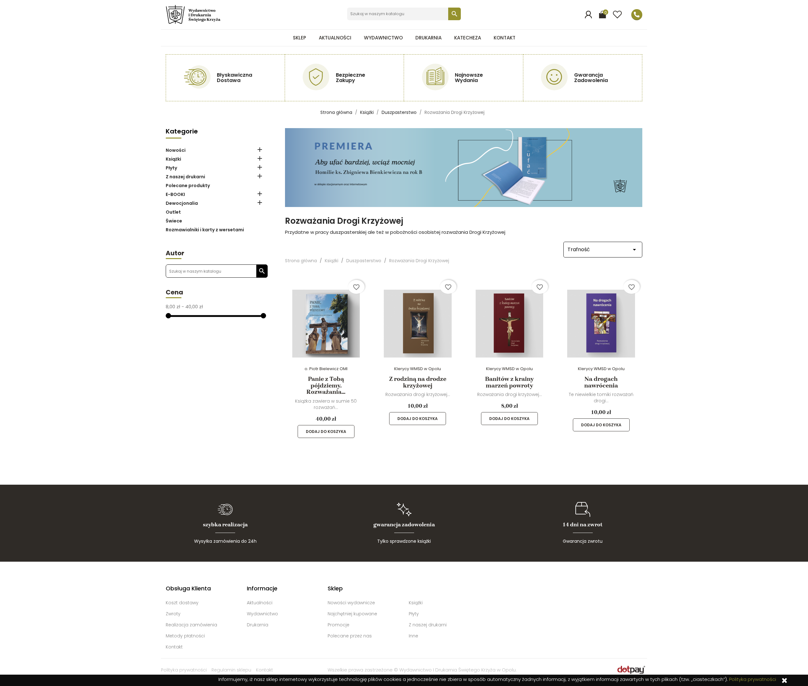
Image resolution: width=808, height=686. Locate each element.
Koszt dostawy (182, 603)
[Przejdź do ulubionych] (617, 15)
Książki (173, 159)
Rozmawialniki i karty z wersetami (205, 230)
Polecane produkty (188, 185)
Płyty (171, 168)
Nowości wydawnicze (351, 603)
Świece (174, 221)
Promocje (338, 625)
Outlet (173, 212)
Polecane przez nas (350, 636)
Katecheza (467, 37)
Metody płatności (185, 636)
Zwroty (173, 614)
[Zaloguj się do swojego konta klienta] (588, 14)
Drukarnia (428, 37)
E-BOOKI (175, 194)
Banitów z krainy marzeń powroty (509, 382)
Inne (413, 636)
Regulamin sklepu (231, 670)
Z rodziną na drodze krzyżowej (417, 382)
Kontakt (504, 37)
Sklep (299, 37)
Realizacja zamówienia (191, 625)
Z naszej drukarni (185, 177)
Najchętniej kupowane (352, 614)
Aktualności (335, 37)
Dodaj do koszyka (326, 431)
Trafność (602, 249)
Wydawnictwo (383, 37)
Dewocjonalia (182, 203)
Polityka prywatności (184, 670)
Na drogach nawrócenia (601, 382)
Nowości (176, 150)
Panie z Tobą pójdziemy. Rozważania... (325, 385)
